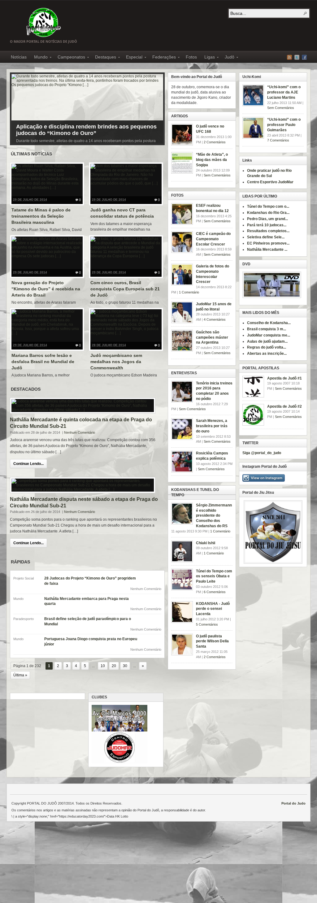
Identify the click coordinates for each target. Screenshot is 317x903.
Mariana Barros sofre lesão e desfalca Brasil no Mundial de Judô (42, 361)
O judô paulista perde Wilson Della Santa (212, 641)
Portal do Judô (43, 22)
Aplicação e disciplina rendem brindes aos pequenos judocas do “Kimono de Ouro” (86, 130)
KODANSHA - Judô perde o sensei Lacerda (213, 608)
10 (103, 666)
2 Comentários (215, 142)
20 (114, 666)
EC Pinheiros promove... (268, 243)
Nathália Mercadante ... (267, 249)
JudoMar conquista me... (268, 335)
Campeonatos (69, 57)
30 (125, 666)
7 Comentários (278, 140)
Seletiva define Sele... (265, 237)
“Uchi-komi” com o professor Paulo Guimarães (284, 124)
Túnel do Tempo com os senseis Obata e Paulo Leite (214, 576)
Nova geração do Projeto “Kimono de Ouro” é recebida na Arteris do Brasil (45, 288)
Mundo (39, 57)
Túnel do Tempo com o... (268, 206)
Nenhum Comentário (79, 432)
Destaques (103, 57)
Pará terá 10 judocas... (266, 225)
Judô (227, 57)
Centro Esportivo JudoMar (270, 182)
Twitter (296, 57)
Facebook (304, 57)
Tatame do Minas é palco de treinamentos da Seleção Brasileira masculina (41, 215)
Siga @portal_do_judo (261, 453)
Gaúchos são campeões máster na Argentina (212, 337)
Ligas (208, 57)
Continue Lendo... (28, 464)
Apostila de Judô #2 (284, 406)
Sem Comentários (280, 108)
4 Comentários (215, 319)
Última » (20, 675)
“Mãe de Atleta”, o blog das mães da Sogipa (212, 159)
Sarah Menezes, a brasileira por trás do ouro (212, 426)
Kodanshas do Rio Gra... (268, 213)
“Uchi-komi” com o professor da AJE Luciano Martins (284, 92)
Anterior (17, 107)
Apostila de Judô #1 (284, 378)
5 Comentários (207, 624)
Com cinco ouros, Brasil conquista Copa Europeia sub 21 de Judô (125, 288)
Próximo (157, 107)
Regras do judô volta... (266, 347)
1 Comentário (189, 292)
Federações (162, 57)
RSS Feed (289, 57)
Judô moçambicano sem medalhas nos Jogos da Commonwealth (116, 361)
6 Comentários (215, 592)
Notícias (19, 56)
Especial (132, 57)
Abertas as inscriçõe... (267, 353)
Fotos (191, 56)
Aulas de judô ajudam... (267, 341)
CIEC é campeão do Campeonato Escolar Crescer (213, 239)
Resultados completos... (268, 231)
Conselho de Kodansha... (269, 323)
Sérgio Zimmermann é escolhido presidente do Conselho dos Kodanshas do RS (214, 515)
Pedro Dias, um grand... (267, 219)
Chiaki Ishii (205, 543)
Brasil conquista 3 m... (266, 329)
